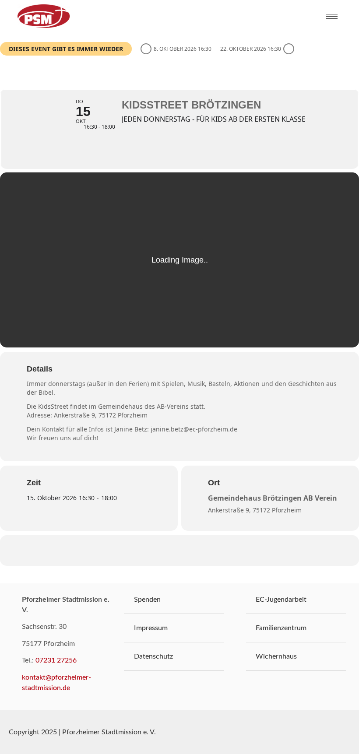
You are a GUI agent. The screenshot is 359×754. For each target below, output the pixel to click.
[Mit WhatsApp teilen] (169, 550)
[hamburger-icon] (331, 16)
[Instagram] (353, 732)
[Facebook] (311, 732)
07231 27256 (56, 660)
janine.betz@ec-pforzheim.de (194, 429)
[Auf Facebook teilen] (147, 550)
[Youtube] (332, 732)
